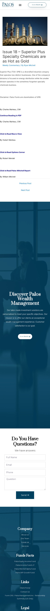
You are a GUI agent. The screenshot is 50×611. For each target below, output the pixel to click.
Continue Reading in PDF (10, 115)
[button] (20, 5)
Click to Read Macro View (11, 134)
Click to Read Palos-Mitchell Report (15, 171)
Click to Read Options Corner (12, 152)
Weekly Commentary (11, 65)
